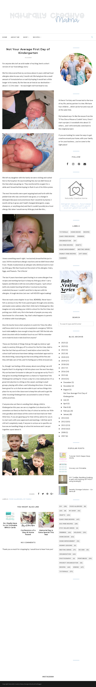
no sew (82, 550)
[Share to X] (43, 494)
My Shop (72, 511)
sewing (76, 567)
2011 (63, 425)
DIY (75, 241)
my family (27, 499)
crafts (78, 245)
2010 (63, 429)
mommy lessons (65, 545)
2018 (63, 364)
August (66, 389)
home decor (76, 232)
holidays (77, 532)
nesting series (84, 249)
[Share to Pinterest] (47, 494)
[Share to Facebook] (38, 494)
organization (65, 241)
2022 (63, 350)
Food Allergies (15, 499)
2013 (63, 418)
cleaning (63, 258)
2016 (63, 371)
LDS (60, 511)
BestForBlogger (37, 684)
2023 (63, 346)
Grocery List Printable (77, 468)
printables (82, 558)
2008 (63, 432)
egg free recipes (66, 245)
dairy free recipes (67, 236)
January (66, 414)
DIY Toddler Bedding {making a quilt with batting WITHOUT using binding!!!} (81, 479)
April (65, 403)
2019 (63, 361)
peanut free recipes (67, 254)
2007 (63, 436)
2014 (63, 379)
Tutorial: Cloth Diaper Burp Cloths (79, 457)
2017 (63, 368)
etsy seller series (66, 528)
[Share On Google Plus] (52, 494)
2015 (63, 375)
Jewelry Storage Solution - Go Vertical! (81, 490)
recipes (86, 232)
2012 (63, 422)
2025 (63, 343)
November (67, 386)
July (64, 400)
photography (65, 558)
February (66, 411)
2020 (63, 357)
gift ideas (83, 254)
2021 (63, 353)
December (67, 382)
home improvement (67, 249)
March (65, 407)
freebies (80, 236)
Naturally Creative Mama (16, 684)
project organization (68, 563)
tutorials (63, 232)
